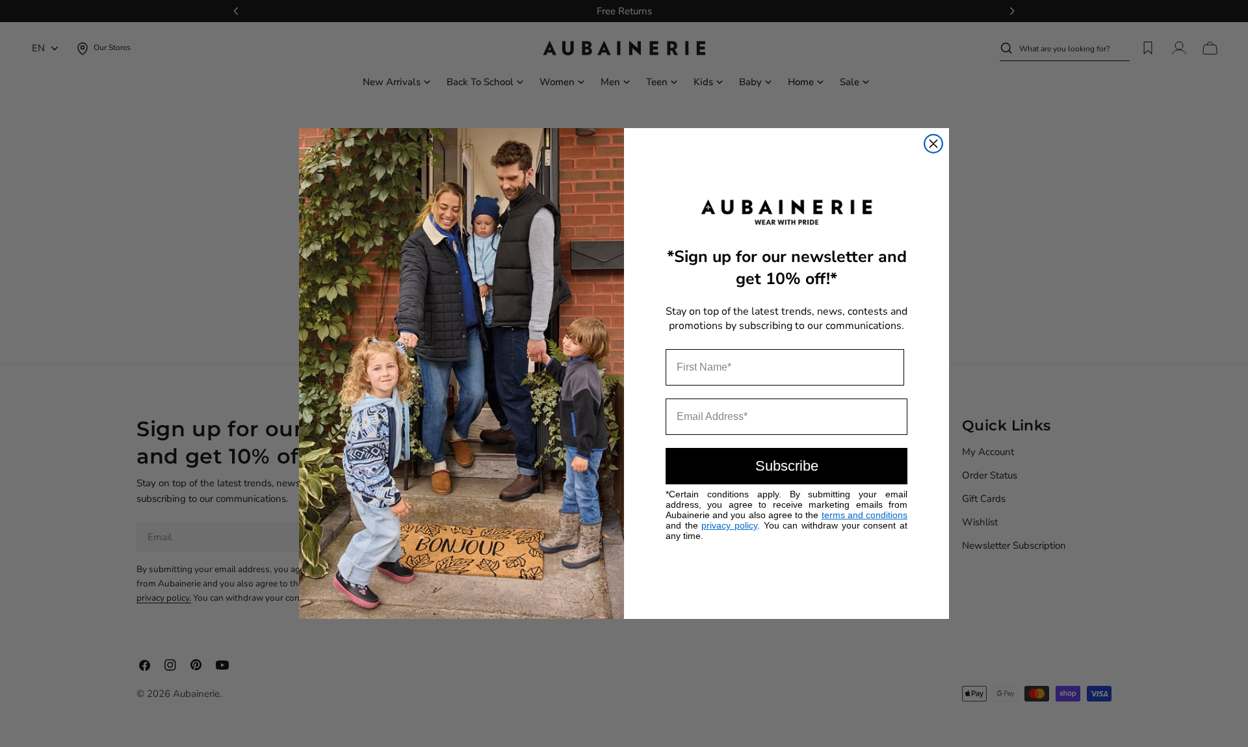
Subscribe (786, 466)
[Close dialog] (933, 144)
